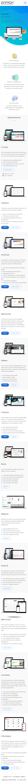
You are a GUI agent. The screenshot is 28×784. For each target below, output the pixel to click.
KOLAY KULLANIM (14, 103)
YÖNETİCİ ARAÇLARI (14, 60)
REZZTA (5, 486)
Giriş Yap (14, 385)
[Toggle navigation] (25, 3)
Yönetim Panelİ (7, 169)
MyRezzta (6, 538)
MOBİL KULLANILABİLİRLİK (14, 82)
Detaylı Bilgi (15, 227)
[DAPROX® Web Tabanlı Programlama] (10, 3)
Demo (5, 227)
